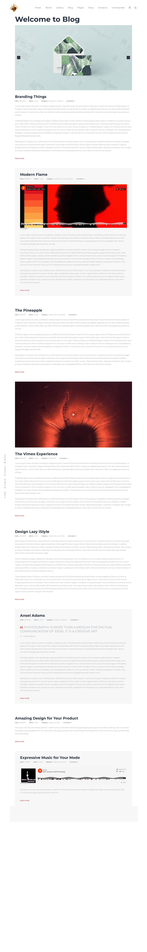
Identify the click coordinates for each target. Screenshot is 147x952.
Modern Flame (34, 174)
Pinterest (5, 457)
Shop (91, 8)
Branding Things (30, 96)
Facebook (5, 482)
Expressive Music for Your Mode (50, 757)
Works (49, 8)
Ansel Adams (32, 615)
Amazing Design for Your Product (46, 718)
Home (38, 8)
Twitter (5, 493)
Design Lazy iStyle (32, 531)
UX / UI (59, 536)
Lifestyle (70, 179)
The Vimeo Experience (36, 454)
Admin (36, 101)
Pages (80, 8)
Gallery (60, 8)
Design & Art (52, 101)
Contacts (103, 8)
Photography (61, 314)
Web (63, 536)
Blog (70, 8)
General (64, 179)
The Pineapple (28, 310)
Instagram (5, 470)
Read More (19, 158)
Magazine (60, 101)
